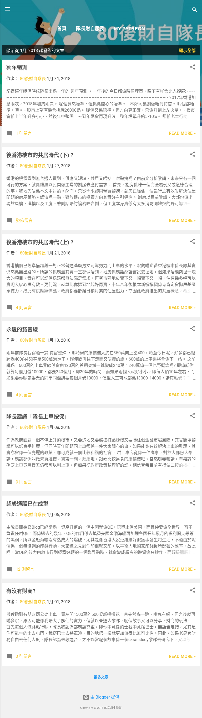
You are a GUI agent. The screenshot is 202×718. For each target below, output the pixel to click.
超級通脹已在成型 (27, 504)
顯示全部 (187, 50)
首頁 (62, 28)
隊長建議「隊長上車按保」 (37, 417)
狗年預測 (16, 68)
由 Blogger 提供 (104, 697)
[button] (192, 68)
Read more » (182, 133)
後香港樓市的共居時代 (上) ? (39, 242)
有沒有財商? (21, 591)
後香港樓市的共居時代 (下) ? (39, 155)
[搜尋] (194, 11)
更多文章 (101, 677)
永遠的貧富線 (22, 329)
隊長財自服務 (90, 28)
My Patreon (129, 28)
